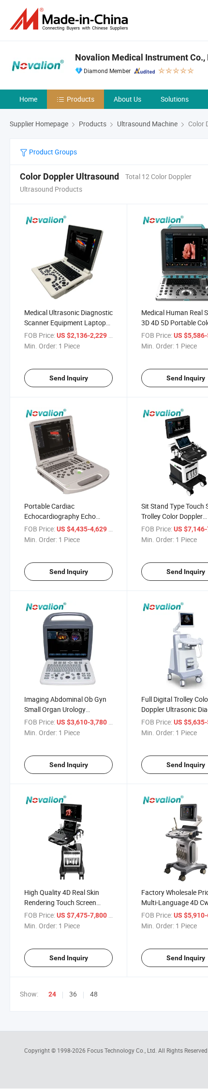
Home (28, 99)
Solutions (175, 99)
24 (52, 994)
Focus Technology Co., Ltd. (122, 1050)
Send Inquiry (68, 378)
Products (80, 99)
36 (73, 993)
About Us (127, 99)
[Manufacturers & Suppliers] (71, 19)
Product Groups (52, 151)
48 (94, 993)
